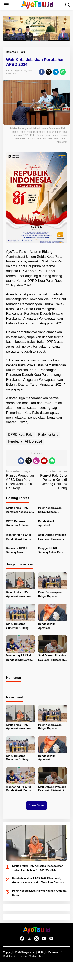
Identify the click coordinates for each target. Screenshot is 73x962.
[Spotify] (52, 460)
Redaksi (8, 956)
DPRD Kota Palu (20, 434)
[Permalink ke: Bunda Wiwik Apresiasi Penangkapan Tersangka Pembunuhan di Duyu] (52, 612)
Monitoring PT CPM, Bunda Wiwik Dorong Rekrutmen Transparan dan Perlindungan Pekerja (20, 537)
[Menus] (6, 5)
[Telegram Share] (56, 72)
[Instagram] (36, 460)
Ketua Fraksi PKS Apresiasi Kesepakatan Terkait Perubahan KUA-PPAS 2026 (20, 510)
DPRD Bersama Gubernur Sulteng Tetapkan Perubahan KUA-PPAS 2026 (19, 524)
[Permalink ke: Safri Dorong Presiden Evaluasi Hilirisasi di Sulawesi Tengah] (52, 643)
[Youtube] (44, 460)
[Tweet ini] (49, 72)
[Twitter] (28, 460)
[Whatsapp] (63, 72)
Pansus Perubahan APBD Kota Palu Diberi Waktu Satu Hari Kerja (20, 480)
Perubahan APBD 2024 (25, 441)
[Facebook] (21, 460)
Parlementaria (48, 434)
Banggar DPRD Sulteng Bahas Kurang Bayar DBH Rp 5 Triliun (52, 551)
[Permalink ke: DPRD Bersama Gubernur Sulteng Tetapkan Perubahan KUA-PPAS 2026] (20, 612)
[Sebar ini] (42, 72)
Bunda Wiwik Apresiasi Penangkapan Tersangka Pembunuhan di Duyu (51, 524)
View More (36, 805)
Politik (9, 73)
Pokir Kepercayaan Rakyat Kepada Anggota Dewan (50, 510)
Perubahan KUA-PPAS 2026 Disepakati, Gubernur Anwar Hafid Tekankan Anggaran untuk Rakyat (39, 881)
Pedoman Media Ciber (30, 956)
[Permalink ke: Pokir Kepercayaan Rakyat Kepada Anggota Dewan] (52, 580)
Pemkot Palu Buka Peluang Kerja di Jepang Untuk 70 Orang (53, 480)
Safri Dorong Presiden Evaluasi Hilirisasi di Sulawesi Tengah (52, 537)
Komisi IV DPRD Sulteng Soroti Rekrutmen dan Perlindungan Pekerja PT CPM (19, 551)
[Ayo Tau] (37, 4)
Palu (15, 73)
